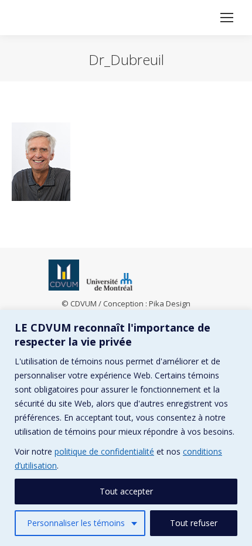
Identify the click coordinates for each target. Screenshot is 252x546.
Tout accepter (126, 491)
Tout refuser (193, 522)
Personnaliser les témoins (76, 522)
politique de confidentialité (104, 451)
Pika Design (169, 303)
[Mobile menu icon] (227, 18)
